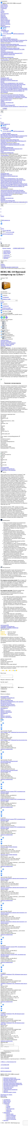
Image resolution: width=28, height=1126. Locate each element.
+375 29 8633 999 (5, 1064)
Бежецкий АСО (12, 41)
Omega (8, 79)
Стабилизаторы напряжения (10, 1089)
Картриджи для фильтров (14, 97)
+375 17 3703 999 (5, 1068)
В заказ (2, 302)
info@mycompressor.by (6, 1071)
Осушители (4, 96)
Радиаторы (10, 88)
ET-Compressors (21, 40)
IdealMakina (4, 79)
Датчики (3, 85)
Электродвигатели (13, 90)
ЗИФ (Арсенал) (19, 41)
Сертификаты (4, 4)
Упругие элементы (18, 89)
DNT (13, 105)
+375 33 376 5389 (10, 232)
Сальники (10, 87)
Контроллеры (13, 85)
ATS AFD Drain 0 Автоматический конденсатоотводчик (9, 762)
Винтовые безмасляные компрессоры (10, 44)
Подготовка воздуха (8, 1087)
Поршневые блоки (17, 87)
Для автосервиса (5, 59)
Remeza (3, 41)
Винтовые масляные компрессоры (9, 39)
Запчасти (5, 1090)
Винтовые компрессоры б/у (10, 1080)
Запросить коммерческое (7, 309)
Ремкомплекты (16, 88)
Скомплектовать (5, 340)
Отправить (3, 1053)
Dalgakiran (5, 40)
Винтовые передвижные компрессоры (10, 48)
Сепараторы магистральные (14, 96)
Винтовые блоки (21, 84)
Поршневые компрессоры (7, 52)
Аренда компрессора (6, 106)
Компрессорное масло (6, 100)
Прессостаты (4, 88)
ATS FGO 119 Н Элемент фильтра (9, 846)
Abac (2, 53)
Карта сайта (3, 1096)
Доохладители (4, 94)
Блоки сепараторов (5, 84)
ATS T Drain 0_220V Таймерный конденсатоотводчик (14, 732)
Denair (15, 40)
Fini (26, 40)
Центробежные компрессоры (8, 54)
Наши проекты (4, 5)
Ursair (6, 41)
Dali (13, 40)
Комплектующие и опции (9, 1092)
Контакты (3, 25)
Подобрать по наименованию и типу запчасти (12, 83)
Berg (2, 40)
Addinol (2, 101)
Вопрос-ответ (4, 7)
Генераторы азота (5, 77)
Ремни (22, 88)
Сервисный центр (23, 106)
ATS (11, 79)
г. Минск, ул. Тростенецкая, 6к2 (8, 1061)
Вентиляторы (13, 84)
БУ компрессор (15, 106)
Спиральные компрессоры (7, 57)
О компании (4, 8)
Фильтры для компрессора (7, 102)
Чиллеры (21, 94)
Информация (4, 17)
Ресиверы (3, 103)
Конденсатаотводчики (13, 94)
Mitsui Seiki (18, 45)
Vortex (10, 40)
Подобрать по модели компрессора (9, 80)
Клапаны (7, 85)
